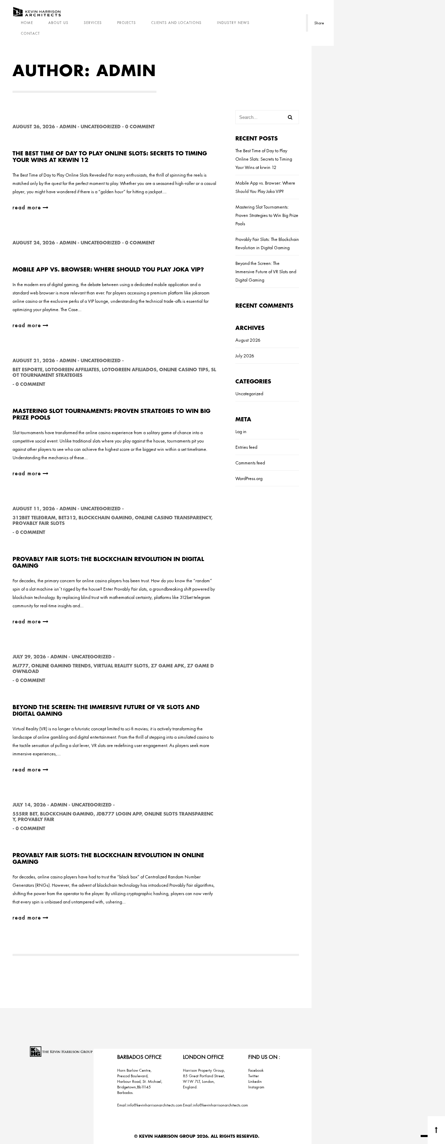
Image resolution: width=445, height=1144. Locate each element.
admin (67, 126)
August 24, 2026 (34, 243)
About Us (58, 22)
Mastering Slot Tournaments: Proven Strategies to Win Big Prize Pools (266, 215)
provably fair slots (39, 523)
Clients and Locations (176, 22)
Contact (30, 33)
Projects (126, 22)
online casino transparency (173, 518)
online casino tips (183, 369)
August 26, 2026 (34, 126)
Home (27, 22)
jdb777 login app (118, 814)
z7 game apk (167, 666)
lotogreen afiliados (129, 369)
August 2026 (247, 340)
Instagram (256, 1087)
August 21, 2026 (34, 360)
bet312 (67, 518)
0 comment (140, 126)
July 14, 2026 (29, 805)
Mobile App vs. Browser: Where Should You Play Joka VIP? (108, 270)
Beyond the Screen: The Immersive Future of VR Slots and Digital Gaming (265, 271)
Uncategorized (101, 126)
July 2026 (244, 355)
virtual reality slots (121, 666)
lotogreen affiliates (72, 369)
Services (93, 22)
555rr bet (25, 814)
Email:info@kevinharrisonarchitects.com (149, 1105)
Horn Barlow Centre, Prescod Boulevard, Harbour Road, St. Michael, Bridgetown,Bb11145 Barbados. (139, 1081)
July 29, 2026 (29, 657)
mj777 (21, 666)
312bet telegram (34, 518)
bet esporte (27, 369)
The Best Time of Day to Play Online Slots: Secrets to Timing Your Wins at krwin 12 (263, 158)
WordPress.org (248, 478)
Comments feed (250, 463)
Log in (240, 431)
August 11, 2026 (34, 508)
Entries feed (246, 447)
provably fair (36, 819)
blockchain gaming (105, 518)
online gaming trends (61, 666)
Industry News (233, 22)
